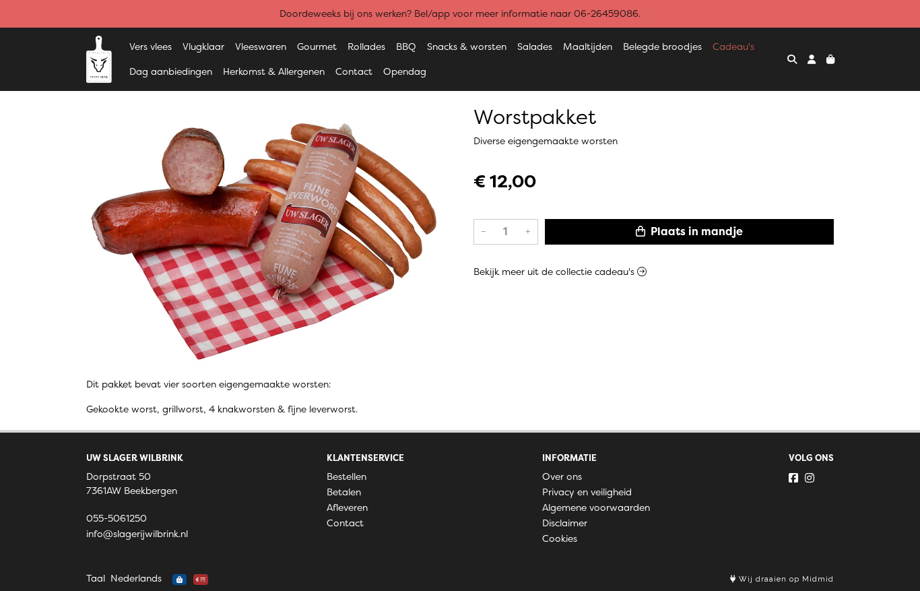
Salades (534, 46)
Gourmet (317, 46)
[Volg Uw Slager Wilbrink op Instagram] (809, 478)
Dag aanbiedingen (170, 71)
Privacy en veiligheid (587, 492)
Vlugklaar (203, 46)
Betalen (344, 492)
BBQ (406, 46)
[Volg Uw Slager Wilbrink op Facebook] (793, 478)
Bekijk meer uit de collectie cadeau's (555, 272)
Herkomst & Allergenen (274, 71)
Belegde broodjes (662, 46)
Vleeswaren (260, 46)
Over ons (562, 476)
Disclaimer (564, 523)
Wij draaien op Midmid (785, 579)
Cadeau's (733, 46)
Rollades (366, 46)
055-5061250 (116, 518)
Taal (95, 578)
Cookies (559, 538)
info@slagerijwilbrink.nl (137, 534)
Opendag (404, 71)
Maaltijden (587, 46)
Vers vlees (150, 46)
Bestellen (346, 476)
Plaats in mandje (695, 231)
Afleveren (347, 507)
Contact (353, 71)
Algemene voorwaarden (596, 507)
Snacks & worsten (466, 46)
